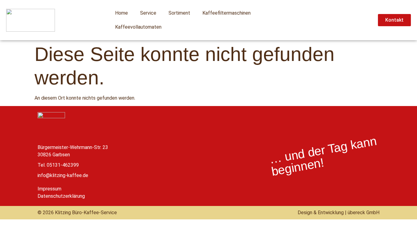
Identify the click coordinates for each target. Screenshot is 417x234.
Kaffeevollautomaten (138, 27)
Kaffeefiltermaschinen (226, 13)
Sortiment (179, 13)
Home (121, 13)
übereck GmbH (363, 212)
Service (148, 13)
